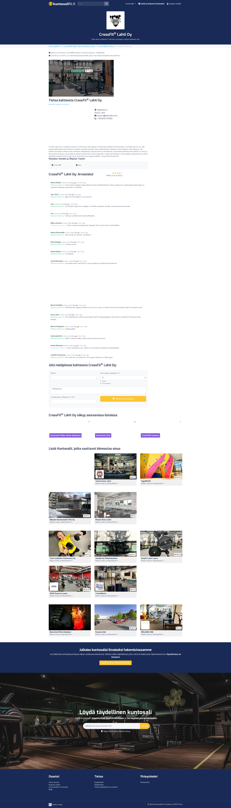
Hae (146, 726)
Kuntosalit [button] (130, 4)
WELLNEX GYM (147, 632)
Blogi (50, 789)
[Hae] (106, 4)
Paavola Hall (100, 632)
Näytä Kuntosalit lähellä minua (116, 731)
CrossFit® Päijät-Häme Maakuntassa (79, 46)
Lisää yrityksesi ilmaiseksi (152, 4)
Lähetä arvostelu (124, 398)
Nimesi (53, 373)
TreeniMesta (100, 593)
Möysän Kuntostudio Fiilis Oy (62, 520)
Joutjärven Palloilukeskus (106, 558)
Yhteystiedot (144, 782)
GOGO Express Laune (58, 593)
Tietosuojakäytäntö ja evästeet (105, 787)
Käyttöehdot (98, 782)
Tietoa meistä (54, 782)
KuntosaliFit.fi (55, 46)
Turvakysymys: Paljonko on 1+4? (63, 397)
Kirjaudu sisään (175, 4)
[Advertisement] (149, 77)
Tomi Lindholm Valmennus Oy (62, 558)
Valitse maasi (57, 805)
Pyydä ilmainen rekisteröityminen (115, 663)
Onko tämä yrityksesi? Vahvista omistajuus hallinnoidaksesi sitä (115, 39)
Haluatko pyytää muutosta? (59, 104)
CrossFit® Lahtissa (106, 46)
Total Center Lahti (103, 481)
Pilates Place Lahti (103, 520)
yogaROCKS (146, 481)
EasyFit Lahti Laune (149, 558)
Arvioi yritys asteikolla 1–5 (110, 373)
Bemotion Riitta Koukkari (60, 632)
